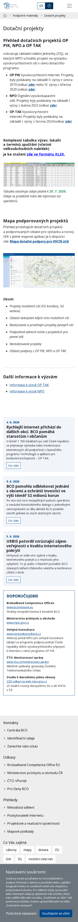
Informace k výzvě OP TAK (29, 385)
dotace (43, 850)
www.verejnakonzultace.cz (24, 634)
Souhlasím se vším (56, 913)
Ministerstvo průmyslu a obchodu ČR (35, 773)
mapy (27, 850)
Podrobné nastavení (21, 913)
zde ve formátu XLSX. (46, 154)
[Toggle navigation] (69, 6)
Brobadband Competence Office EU (33, 765)
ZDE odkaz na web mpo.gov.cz (27, 681)
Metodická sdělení (20, 807)
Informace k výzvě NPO (27, 391)
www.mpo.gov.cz (18, 622)
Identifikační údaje (21, 738)
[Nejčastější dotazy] (49, 5)
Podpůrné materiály (25, 15)
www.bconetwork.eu (20, 607)
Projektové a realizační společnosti (33, 823)
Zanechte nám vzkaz (22, 746)
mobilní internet (41, 859)
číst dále (13, 465)
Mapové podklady (20, 831)
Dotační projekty (54, 15)
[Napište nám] (41, 5)
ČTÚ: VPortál (16, 781)
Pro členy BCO (18, 789)
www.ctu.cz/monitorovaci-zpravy (28, 662)
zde (31, 84)
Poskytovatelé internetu (25, 815)
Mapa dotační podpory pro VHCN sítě (39, 241)
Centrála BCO (17, 730)
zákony (11, 850)
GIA (8, 859)
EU (57, 850)
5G (20, 859)
